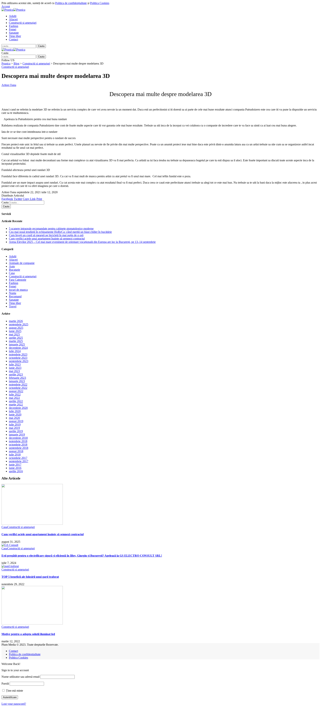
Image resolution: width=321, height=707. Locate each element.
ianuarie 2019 (17, 434)
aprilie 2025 (16, 337)
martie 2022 (16, 404)
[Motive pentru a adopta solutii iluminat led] (32, 623)
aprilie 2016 (16, 471)
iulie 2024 (15, 351)
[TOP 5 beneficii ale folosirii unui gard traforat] (10, 566)
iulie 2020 (15, 411)
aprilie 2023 (16, 374)
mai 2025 (14, 334)
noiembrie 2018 (18, 441)
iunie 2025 (15, 331)
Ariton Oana (8, 85)
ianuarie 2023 (17, 381)
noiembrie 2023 (18, 354)
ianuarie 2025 (17, 344)
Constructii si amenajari (15, 66)
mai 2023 (14, 371)
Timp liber (15, 303)
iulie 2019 (15, 424)
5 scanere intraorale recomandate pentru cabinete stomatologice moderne (51, 228)
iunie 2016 (15, 467)
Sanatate (14, 299)
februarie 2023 (17, 377)
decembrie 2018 (18, 437)
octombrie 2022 (18, 387)
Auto (12, 266)
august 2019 (16, 421)
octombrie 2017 (18, 457)
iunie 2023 (15, 367)
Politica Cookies (99, 3)
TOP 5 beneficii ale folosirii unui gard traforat (30, 576)
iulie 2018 (15, 454)
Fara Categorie (17, 279)
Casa (12, 273)
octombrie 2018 (18, 444)
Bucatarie (14, 269)
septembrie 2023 (18, 361)
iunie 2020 (15, 414)
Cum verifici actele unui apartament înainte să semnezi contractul (47, 238)
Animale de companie (22, 263)
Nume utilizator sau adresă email (20, 676)
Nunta (12, 293)
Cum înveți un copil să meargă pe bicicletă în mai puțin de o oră (46, 235)
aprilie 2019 (16, 431)
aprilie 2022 (16, 401)
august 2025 (16, 327)
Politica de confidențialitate (71, 3)
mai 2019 (14, 427)
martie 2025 (16, 341)
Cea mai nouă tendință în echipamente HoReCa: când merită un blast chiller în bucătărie (60, 231)
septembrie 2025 (18, 324)
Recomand (15, 296)
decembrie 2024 (18, 347)
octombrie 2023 (18, 357)
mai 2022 (14, 397)
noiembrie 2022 (18, 384)
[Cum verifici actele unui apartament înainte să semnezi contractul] (32, 523)
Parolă (5, 683)
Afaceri (13, 259)
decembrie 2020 (18, 407)
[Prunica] (13, 9)
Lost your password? (13, 703)
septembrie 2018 (18, 447)
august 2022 (16, 391)
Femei (12, 286)
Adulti (12, 256)
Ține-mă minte (14, 690)
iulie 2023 (15, 364)
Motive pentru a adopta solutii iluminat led (28, 634)
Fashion (13, 283)
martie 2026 (16, 321)
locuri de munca (18, 289)
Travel (12, 306)
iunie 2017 (15, 464)
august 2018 (16, 451)
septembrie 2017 (18, 461)
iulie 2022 (15, 394)
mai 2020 (14, 417)
